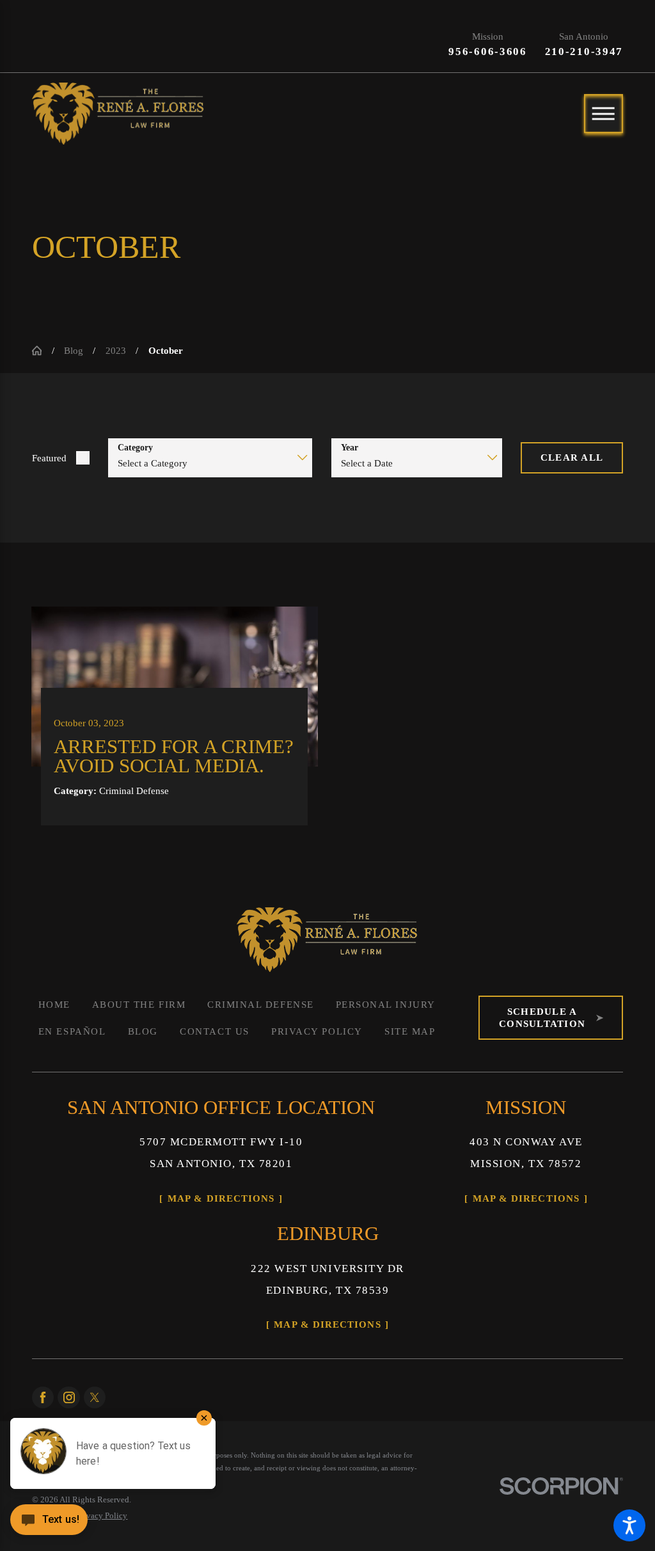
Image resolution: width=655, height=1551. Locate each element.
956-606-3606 (487, 51)
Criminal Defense (260, 1004)
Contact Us (214, 1031)
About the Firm (139, 1004)
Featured (49, 457)
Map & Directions (221, 1198)
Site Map (409, 1031)
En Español (72, 1031)
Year (349, 447)
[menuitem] (54, 1004)
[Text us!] (49, 1524)
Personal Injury (386, 1004)
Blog (73, 350)
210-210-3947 (584, 51)
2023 (116, 350)
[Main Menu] (604, 114)
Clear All (572, 457)
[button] (629, 1525)
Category (135, 447)
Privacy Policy (317, 1031)
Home (54, 1004)
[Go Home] (42, 350)
